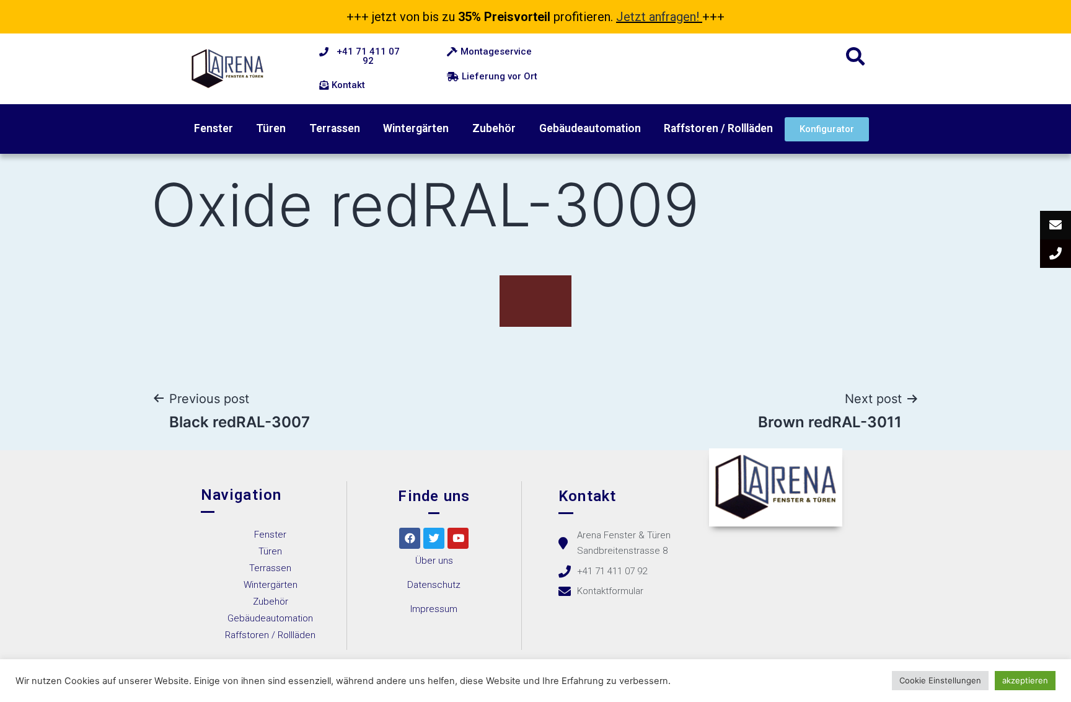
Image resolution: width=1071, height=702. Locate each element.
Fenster (213, 128)
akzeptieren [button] (1025, 680)
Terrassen (334, 128)
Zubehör (494, 128)
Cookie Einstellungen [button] (940, 680)
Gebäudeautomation (590, 128)
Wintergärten (416, 128)
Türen (271, 128)
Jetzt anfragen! (657, 16)
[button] (362, 56)
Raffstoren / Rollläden (718, 128)
